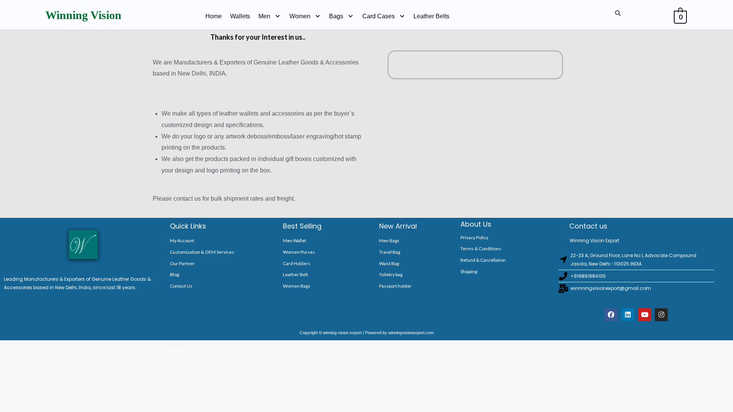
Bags (336, 16)
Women (299, 16)
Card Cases (378, 16)
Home (213, 16)
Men (264, 16)
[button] (269, 16)
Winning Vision (83, 15)
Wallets (240, 16)
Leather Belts (431, 16)
